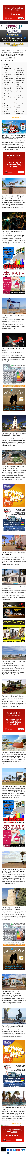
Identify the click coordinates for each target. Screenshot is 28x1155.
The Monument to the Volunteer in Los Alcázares (13, 553)
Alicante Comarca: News (20, 103)
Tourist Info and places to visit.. (20, 74)
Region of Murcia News (20, 69)
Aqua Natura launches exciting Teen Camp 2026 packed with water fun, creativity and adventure (13, 137)
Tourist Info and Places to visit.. (20, 98)
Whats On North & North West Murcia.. (20, 112)
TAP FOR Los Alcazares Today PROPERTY (14, 45)
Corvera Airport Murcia (8, 83)
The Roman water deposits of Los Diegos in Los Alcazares (13, 468)
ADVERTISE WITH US (12, 23)
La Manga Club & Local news (20, 79)
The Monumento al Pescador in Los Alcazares (13, 1109)
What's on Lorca (19, 93)
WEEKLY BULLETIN (22, 23)
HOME (3, 50)
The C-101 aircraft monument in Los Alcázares (14, 349)
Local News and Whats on (8, 93)
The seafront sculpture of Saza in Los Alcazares (12, 1027)
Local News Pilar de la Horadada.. (7, 112)
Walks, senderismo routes (7, 74)
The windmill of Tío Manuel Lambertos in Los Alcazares (11, 908)
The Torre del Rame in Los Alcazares (13, 787)
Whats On (7, 104)
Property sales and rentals (8, 79)
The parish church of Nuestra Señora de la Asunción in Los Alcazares (14, 434)
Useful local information (7, 107)
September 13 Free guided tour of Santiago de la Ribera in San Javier (13, 196)
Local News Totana (19, 107)
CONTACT (5, 23)
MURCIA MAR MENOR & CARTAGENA (14, 50)
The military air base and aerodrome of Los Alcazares (14, 662)
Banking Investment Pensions (7, 98)
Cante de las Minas (20, 83)
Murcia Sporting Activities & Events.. (7, 67)
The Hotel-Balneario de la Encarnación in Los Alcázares (11, 992)
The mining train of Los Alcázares (12, 696)
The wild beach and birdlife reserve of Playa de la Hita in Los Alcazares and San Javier (13, 871)
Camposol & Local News (7, 89)
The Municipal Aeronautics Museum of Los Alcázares (13, 588)
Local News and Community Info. (20, 88)
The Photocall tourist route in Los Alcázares (13, 317)
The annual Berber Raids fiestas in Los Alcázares (13, 232)
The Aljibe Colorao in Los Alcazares (13, 752)
